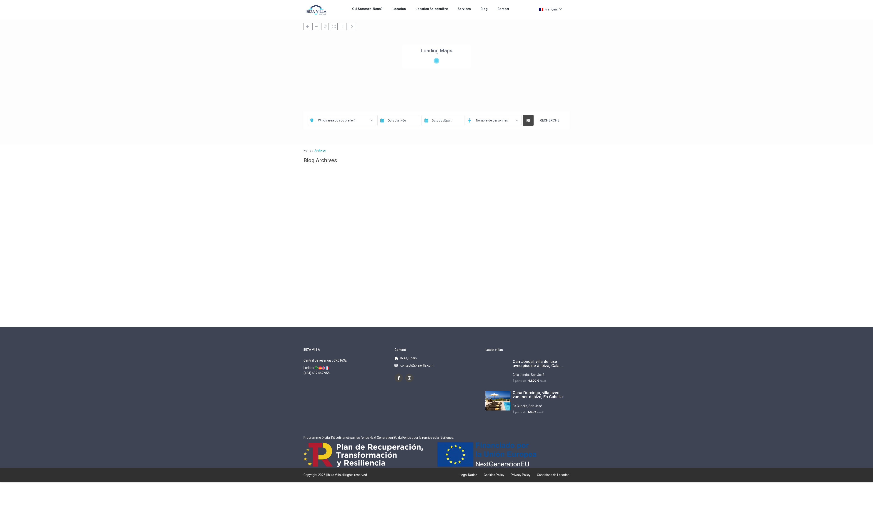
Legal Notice (468, 475)
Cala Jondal (521, 375)
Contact (503, 9)
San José (537, 375)
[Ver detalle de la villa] (320, 367)
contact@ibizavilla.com (417, 365)
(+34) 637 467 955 (317, 373)
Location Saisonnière (432, 9)
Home (307, 150)
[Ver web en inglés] (323, 367)
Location (399, 9)
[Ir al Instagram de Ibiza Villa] (409, 378)
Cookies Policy (494, 475)
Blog (484, 9)
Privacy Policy (520, 475)
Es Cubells (520, 406)
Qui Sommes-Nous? (367, 9)
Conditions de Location (553, 475)
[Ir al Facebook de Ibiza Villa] (398, 378)
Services (464, 9)
